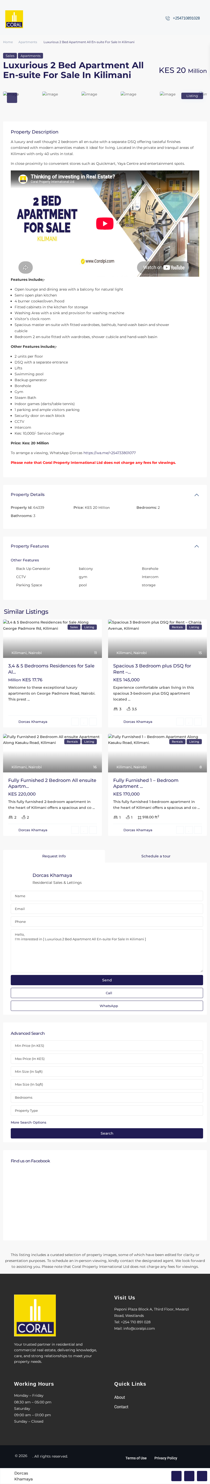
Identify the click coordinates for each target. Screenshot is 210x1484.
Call (109, 993)
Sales (10, 56)
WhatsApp (109, 1006)
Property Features (30, 546)
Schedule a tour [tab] (156, 856)
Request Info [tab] (54, 856)
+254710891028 (186, 18)
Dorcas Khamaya (32, 722)
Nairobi (35, 652)
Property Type (26, 1110)
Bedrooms (23, 1097)
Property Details (28, 494)
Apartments (27, 42)
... (28, 699)
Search (107, 1133)
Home (8, 42)
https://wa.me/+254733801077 (109, 453)
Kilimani (19, 652)
